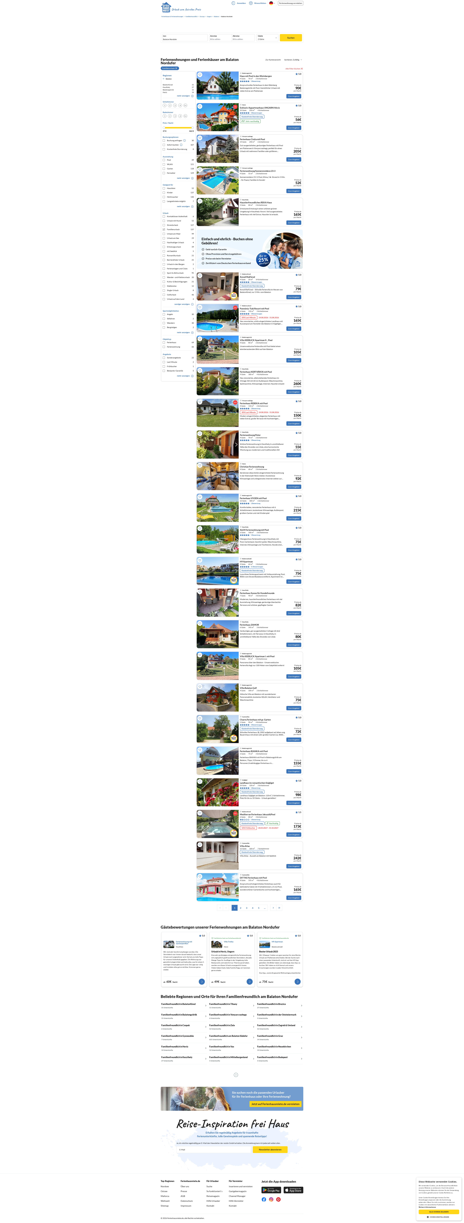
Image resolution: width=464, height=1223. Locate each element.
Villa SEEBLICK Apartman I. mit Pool (257, 656)
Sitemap (165, 1205)
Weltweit (165, 1201)
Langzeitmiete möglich (180, 201)
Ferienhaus (180, 342)
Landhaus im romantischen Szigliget (257, 783)
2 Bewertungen (256, 282)
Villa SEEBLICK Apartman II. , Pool (256, 340)
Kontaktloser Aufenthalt (180, 216)
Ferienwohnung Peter (250, 435)
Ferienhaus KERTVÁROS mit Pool (256, 372)
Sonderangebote (180, 357)
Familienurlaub (180, 229)
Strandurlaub (180, 225)
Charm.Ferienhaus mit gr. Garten (255, 720)
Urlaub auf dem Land (180, 299)
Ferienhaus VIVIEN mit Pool (253, 498)
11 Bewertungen (257, 567)
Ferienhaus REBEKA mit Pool (254, 403)
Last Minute (180, 362)
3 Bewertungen (256, 113)
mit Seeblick (180, 251)
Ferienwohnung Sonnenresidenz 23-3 (257, 171)
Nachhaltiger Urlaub (180, 242)
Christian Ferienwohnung (252, 467)
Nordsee (165, 1186)
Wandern (180, 323)
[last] (279, 908)
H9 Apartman (246, 561)
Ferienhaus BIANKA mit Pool (254, 751)
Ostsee (164, 1191)
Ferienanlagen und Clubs (180, 268)
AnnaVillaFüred (247, 277)
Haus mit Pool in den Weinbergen (256, 76)
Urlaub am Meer (180, 234)
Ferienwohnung (180, 347)
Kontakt (210, 1205)
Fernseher (180, 173)
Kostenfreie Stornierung (180, 149)
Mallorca (165, 1196)
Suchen (290, 37)
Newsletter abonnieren (270, 1149)
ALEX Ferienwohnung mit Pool (254, 530)
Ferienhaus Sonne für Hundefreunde (257, 593)
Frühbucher (180, 366)
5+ (185, 105)
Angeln (180, 314)
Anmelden (241, 3)
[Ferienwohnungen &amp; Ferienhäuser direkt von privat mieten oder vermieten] (181, 9)
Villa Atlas (245, 846)
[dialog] (439, 1199)
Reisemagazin (213, 1196)
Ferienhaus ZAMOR (249, 625)
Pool (180, 160)
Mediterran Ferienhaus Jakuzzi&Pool (257, 814)
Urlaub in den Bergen (180, 264)
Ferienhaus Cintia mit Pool (252, 139)
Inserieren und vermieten (241, 1186)
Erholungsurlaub (180, 247)
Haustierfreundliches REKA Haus (256, 202)
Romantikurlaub (180, 255)
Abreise (236, 36)
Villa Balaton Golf (248, 688)
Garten (180, 168)
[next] (273, 908)
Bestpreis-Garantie (180, 370)
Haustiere (180, 188)
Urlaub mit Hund (180, 220)
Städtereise (180, 286)
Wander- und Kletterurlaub (180, 277)
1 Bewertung (255, 81)
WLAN (180, 164)
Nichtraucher (180, 197)
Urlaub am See (180, 238)
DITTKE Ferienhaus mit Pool (253, 878)
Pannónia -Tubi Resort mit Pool (254, 308)
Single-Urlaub (180, 290)
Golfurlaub (180, 294)
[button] (439, 1217)
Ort (164, 36)
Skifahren (180, 318)
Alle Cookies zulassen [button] (439, 1212)
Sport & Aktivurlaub (180, 273)
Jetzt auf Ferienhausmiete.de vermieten (275, 1104)
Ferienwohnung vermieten (290, 3)
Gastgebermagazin (237, 1191)
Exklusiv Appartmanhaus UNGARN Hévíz (260, 108)
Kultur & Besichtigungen (180, 281)
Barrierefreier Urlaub (180, 260)
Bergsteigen (180, 327)
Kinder (180, 192)
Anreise (213, 36)
